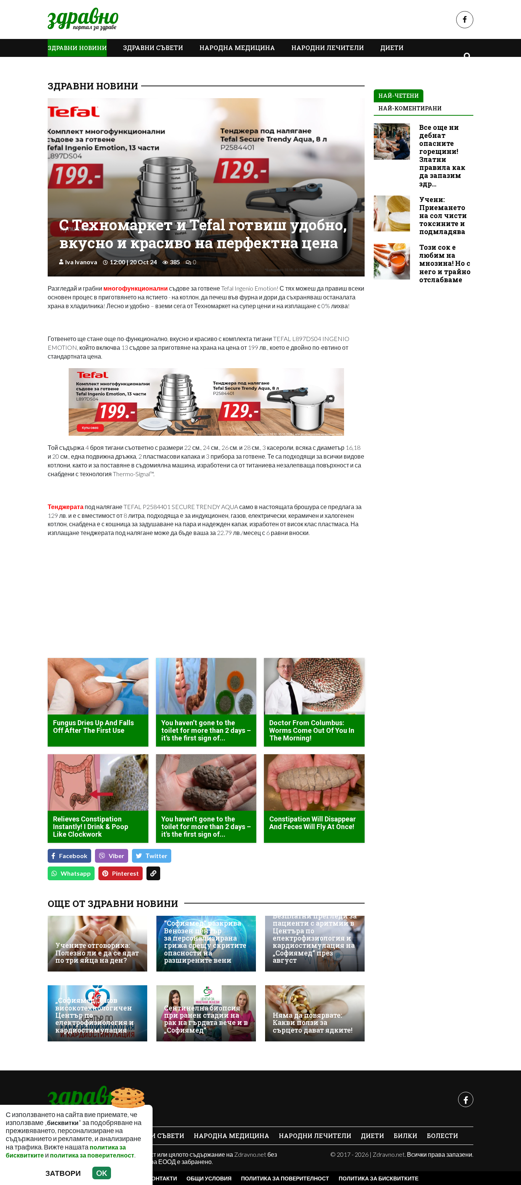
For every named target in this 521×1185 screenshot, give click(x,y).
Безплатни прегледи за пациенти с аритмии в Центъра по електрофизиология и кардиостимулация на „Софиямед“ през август (315, 938)
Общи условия (209, 1178)
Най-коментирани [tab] (410, 108)
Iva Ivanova (81, 261)
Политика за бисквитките (378, 1178)
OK (101, 1173)
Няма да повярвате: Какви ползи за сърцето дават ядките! (312, 1023)
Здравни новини (77, 48)
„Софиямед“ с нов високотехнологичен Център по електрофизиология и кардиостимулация (94, 1015)
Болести (442, 1136)
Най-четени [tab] (398, 95)
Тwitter (156, 855)
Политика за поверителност (285, 1178)
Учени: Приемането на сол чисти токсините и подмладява (443, 215)
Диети (392, 48)
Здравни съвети (153, 48)
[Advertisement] (125, 598)
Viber (116, 855)
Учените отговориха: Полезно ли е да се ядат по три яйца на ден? (97, 953)
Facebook (73, 855)
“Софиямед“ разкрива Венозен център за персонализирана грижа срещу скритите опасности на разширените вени (205, 942)
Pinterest (125, 873)
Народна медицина (237, 48)
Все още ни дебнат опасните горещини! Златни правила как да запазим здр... (442, 155)
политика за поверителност (92, 1155)
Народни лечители (327, 48)
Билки (405, 1136)
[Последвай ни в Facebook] (464, 19)
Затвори (63, 1173)
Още (63, 65)
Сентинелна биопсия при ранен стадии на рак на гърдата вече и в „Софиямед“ (206, 1019)
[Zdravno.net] (89, 1099)
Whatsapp (76, 873)
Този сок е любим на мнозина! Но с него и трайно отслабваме (445, 263)
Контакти (162, 1178)
